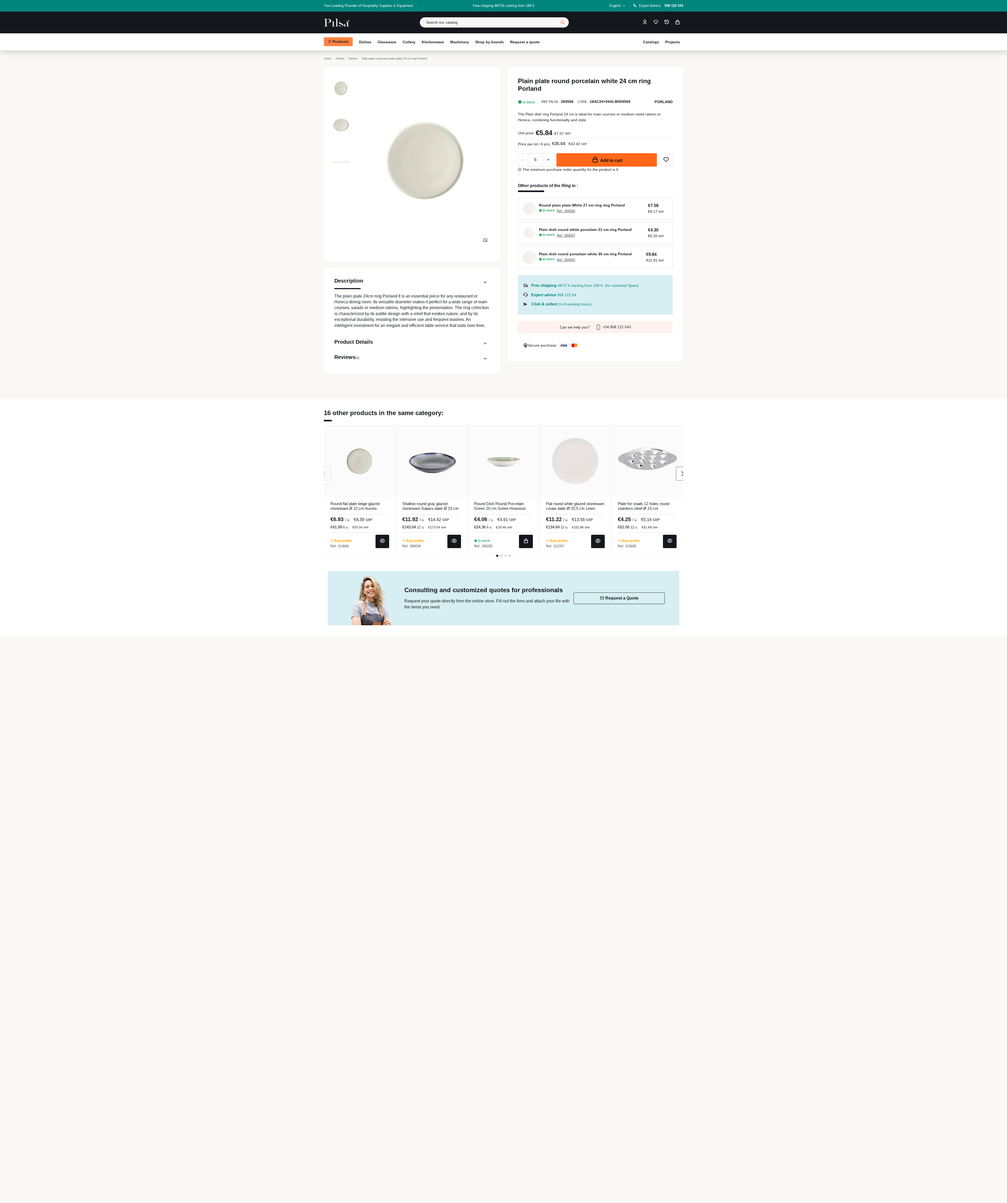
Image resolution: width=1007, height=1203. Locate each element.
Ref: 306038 (411, 546)
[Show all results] (562, 22)
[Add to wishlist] (666, 159)
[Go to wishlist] (655, 22)
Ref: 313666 (339, 546)
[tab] (411, 283)
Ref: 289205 (483, 546)
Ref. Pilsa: (550, 102)
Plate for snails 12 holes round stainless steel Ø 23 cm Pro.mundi (643, 508)
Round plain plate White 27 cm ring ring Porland (582, 205)
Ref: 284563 (566, 260)
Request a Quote (622, 598)
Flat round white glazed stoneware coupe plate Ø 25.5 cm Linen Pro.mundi (575, 508)
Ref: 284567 (566, 235)
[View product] (382, 541)
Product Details (353, 342)
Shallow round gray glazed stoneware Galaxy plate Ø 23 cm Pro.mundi (430, 508)
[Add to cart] (526, 541)
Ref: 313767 (555, 546)
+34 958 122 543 (616, 327)
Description (348, 281)
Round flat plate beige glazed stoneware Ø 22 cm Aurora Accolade (354, 508)
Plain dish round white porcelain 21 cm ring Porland (585, 229)
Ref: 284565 (566, 211)
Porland (664, 102)
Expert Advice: (661, 6)
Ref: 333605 (627, 546)
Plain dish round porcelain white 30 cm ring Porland (585, 254)
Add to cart (611, 160)
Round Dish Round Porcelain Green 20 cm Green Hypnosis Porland (500, 508)
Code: (583, 102)
